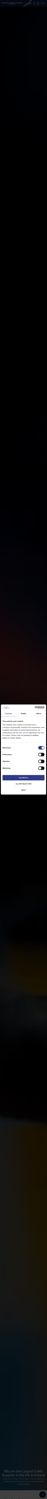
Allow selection (23, 784)
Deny (23, 790)
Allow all (23, 778)
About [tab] (38, 713)
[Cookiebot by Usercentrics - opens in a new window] (34, 707)
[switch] (41, 755)
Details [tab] (23, 713)
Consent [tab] (8, 713)
